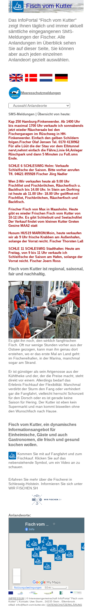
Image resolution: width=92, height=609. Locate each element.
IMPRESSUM (16, 598)
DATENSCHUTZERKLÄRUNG (64, 604)
